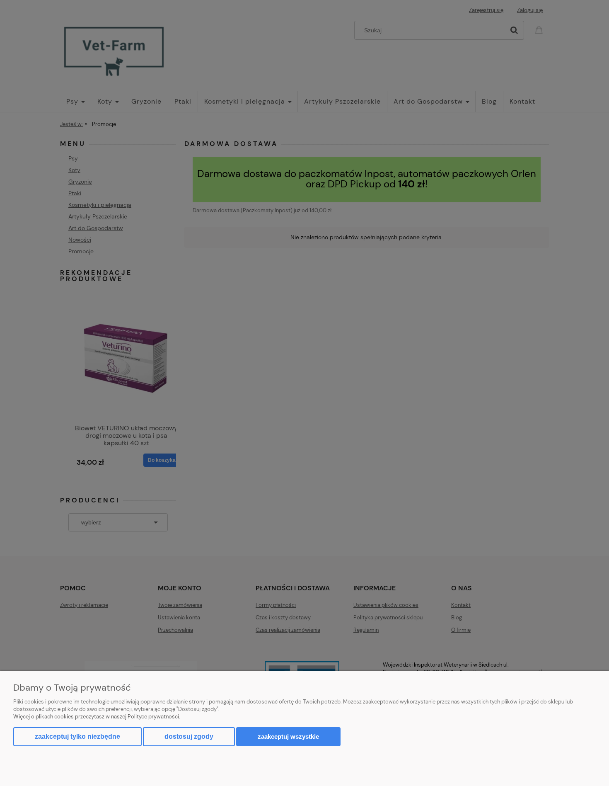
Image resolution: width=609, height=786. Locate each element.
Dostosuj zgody (188, 736)
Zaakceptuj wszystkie (288, 736)
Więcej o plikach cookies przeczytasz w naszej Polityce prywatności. (96, 716)
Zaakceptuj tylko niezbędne (77, 736)
